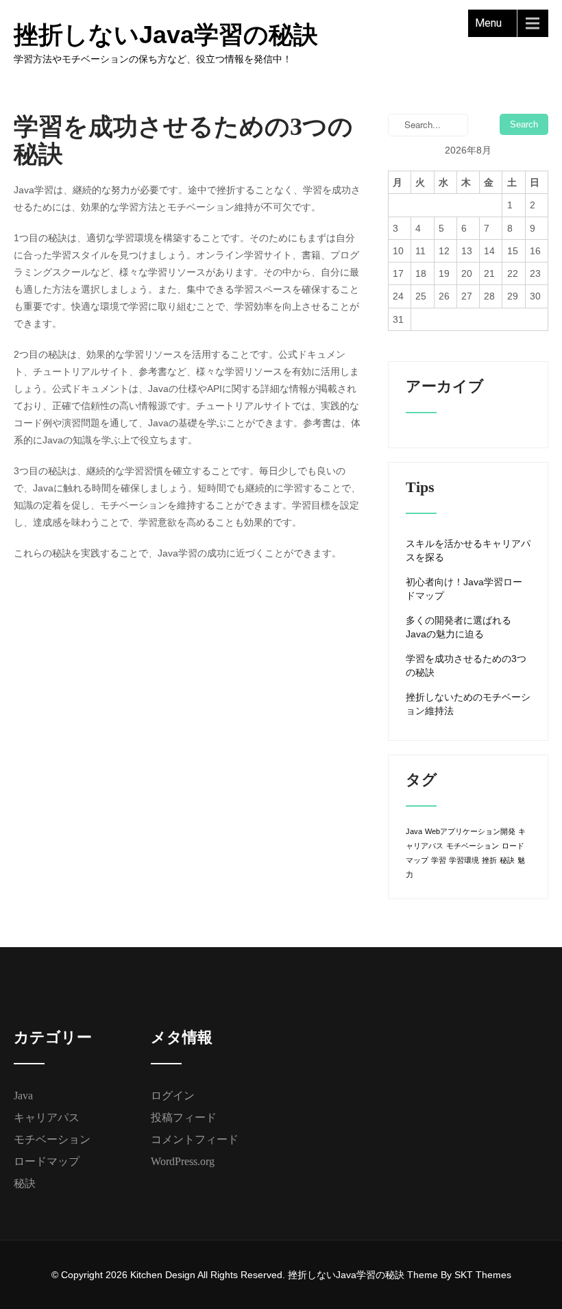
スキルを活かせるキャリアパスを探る (468, 550)
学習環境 (464, 860)
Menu (488, 22)
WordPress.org (183, 1161)
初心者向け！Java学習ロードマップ (464, 588)
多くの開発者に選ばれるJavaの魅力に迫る (458, 627)
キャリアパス (47, 1117)
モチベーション (472, 846)
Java (414, 831)
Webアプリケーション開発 (470, 831)
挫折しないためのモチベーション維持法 (468, 704)
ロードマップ (47, 1161)
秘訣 (507, 860)
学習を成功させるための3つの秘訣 (466, 665)
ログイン (173, 1095)
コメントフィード (195, 1139)
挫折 (489, 860)
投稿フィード (184, 1117)
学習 (438, 860)
